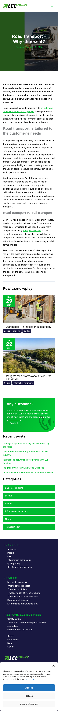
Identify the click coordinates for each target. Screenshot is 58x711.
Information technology (19, 560)
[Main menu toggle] (52, 6)
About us (12, 549)
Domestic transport (17, 582)
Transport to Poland (17, 589)
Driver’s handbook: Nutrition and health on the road (28, 472)
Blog (9, 643)
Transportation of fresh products (23, 593)
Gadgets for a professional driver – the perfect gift (28, 377)
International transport (18, 586)
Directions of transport (18, 600)
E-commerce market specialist (22, 603)
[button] (53, 665)
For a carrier (13, 639)
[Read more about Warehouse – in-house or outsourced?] (29, 308)
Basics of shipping (12, 331)
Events (8, 495)
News (8, 519)
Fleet (9, 556)
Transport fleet (12, 527)
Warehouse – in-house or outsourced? (28, 326)
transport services (32, 230)
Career (10, 636)
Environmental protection (19, 629)
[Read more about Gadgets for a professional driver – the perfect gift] (29, 355)
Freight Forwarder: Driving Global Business (23, 467)
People (10, 553)
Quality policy (13, 563)
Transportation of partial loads (22, 596)
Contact (11, 646)
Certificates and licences (19, 567)
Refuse (29, 696)
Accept (29, 687)
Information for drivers (23, 383)
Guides (19, 47)
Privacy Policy (30, 679)
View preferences (29, 704)
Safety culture (14, 619)
